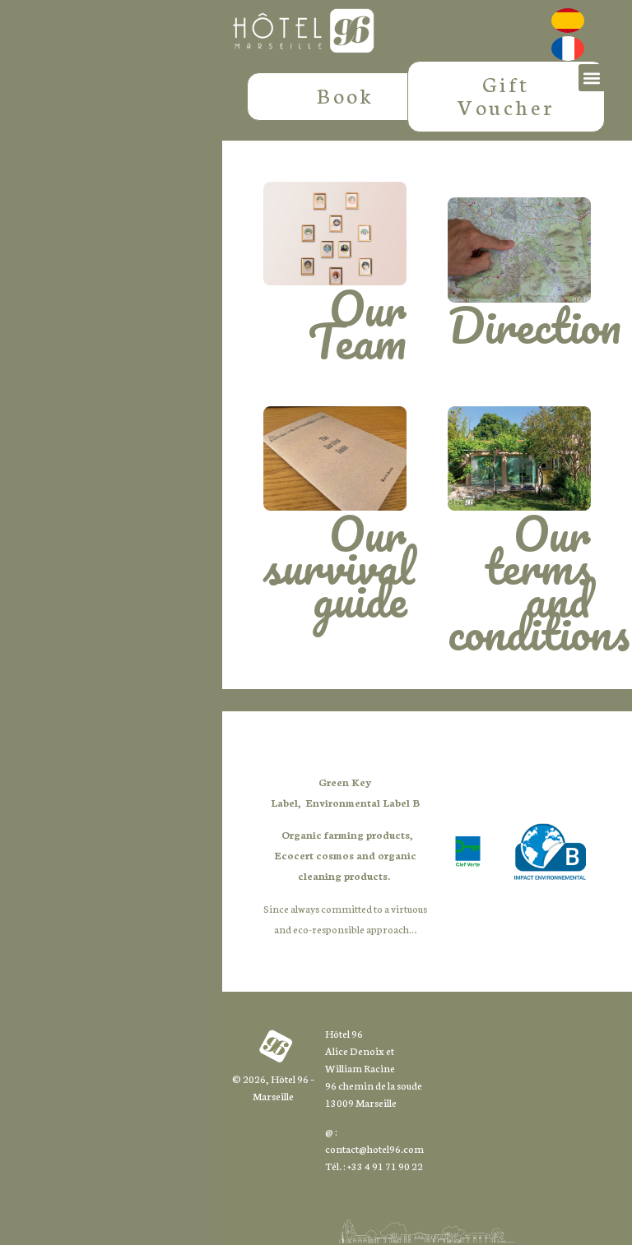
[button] (592, 77)
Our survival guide (339, 565)
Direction (534, 324)
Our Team (357, 324)
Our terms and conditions (539, 582)
